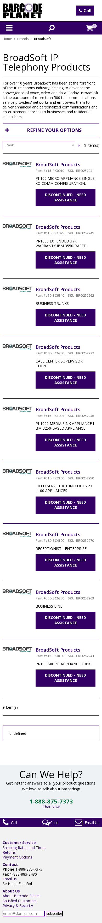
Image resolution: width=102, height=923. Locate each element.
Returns (9, 852)
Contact (10, 864)
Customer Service (19, 842)
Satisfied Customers (20, 900)
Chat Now (51, 806)
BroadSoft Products (65, 167)
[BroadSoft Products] (17, 163)
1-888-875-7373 (51, 801)
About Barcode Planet (21, 895)
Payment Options (17, 857)
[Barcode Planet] (23, 10)
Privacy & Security (18, 905)
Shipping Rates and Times (24, 847)
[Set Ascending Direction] (78, 145)
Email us (10, 878)
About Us (11, 891)
